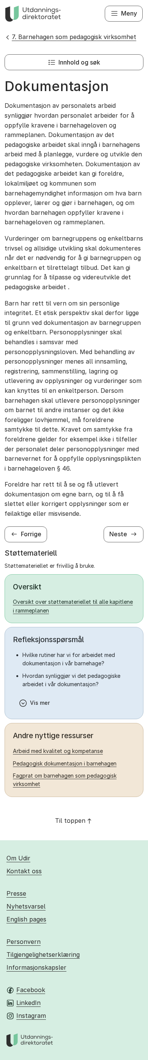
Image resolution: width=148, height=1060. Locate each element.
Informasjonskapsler (36, 967)
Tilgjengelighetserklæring (43, 954)
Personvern (23, 941)
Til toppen (70, 820)
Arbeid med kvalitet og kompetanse (58, 751)
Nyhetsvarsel (26, 906)
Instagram (31, 1015)
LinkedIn (28, 1002)
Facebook (30, 990)
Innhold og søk (79, 62)
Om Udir (18, 858)
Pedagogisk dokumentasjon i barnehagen (65, 763)
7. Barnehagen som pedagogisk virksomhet (74, 37)
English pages (26, 919)
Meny (129, 13)
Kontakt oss (24, 871)
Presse (16, 893)
